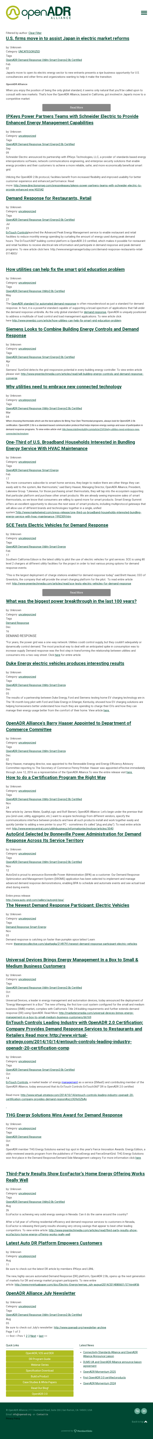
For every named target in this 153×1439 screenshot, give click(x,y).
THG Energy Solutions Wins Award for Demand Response (64, 1115)
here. (107, 710)
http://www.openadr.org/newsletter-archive (80, 1327)
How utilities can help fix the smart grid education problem (65, 269)
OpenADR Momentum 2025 (99, 1371)
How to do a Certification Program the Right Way (56, 777)
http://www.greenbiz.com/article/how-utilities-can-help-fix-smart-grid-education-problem (66, 320)
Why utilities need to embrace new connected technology (64, 386)
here (57, 655)
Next (33, 1336)
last (41, 1336)
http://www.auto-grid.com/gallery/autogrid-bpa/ (35, 900)
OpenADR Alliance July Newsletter (41, 1293)
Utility (45, 60)
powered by (67, 1431)
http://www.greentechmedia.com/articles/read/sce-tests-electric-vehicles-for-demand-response (71, 583)
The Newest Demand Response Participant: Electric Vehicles (67, 905)
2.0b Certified (74, 60)
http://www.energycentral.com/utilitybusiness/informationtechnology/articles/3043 (62, 828)
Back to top (138, 1421)
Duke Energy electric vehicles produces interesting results (65, 663)
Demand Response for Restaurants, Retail (48, 198)
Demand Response (29, 60)
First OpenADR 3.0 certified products (104, 1377)
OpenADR (12, 60)
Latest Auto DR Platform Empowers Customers (54, 1243)
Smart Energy (57, 60)
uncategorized (27, 136)
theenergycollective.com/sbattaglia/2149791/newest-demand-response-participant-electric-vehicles (75, 944)
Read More (76, 107)
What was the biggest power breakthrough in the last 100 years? (71, 601)
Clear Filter (35, 33)
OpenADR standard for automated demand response (43, 303)
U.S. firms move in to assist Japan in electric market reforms (67, 38)
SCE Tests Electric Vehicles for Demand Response (57, 525)
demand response (95, 312)
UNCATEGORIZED (29, 51)
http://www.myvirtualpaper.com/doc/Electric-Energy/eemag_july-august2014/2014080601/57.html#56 (77, 1284)
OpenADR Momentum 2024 (99, 1383)
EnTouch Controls (17, 232)
